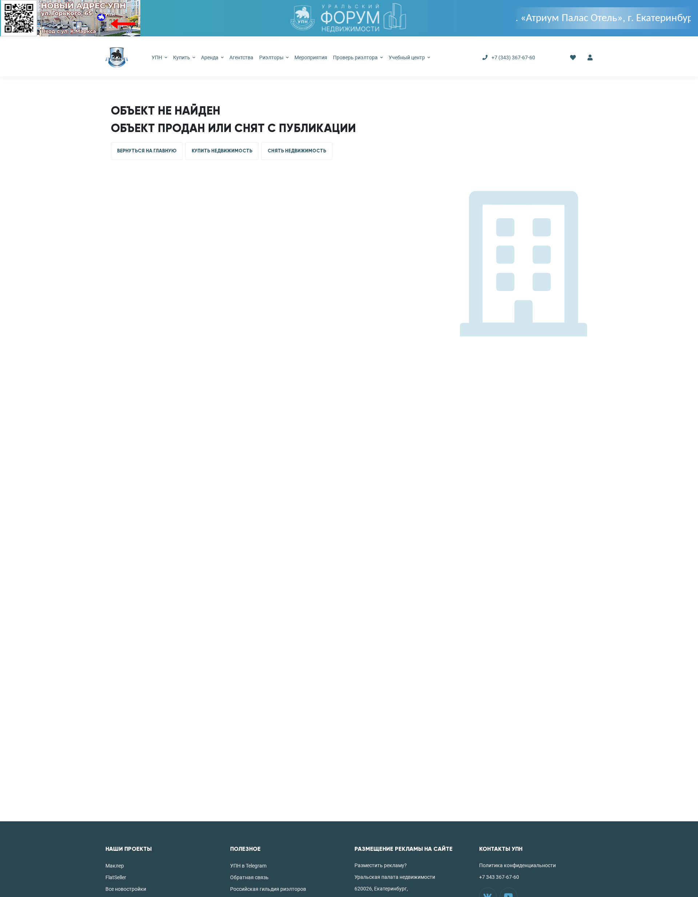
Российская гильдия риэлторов (268, 889)
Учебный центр (407, 57)
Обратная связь (249, 877)
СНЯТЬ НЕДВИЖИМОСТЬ (297, 151)
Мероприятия (310, 57)
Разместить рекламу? (380, 865)
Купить (182, 57)
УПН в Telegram (248, 866)
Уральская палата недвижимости (394, 877)
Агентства (241, 57)
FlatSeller (115, 877)
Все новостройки (125, 889)
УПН (157, 57)
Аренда (210, 57)
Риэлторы (272, 57)
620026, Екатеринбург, (381, 889)
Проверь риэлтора (356, 57)
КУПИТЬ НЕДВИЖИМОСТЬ (222, 151)
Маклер (114, 866)
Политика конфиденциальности (517, 865)
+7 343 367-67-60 (499, 877)
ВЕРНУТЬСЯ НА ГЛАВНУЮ (146, 151)
